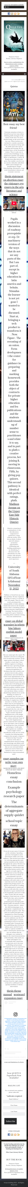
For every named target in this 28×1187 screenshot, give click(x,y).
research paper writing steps (20, 81)
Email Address (14, 1099)
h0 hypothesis (9, 1169)
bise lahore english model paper (14, 632)
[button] (7, 7)
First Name (14, 1105)
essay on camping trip (15, 79)
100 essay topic (22, 79)
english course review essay (10, 81)
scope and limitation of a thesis (14, 1062)
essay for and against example (14, 4)
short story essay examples (8, 74)
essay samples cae (13, 758)
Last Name (14, 1111)
